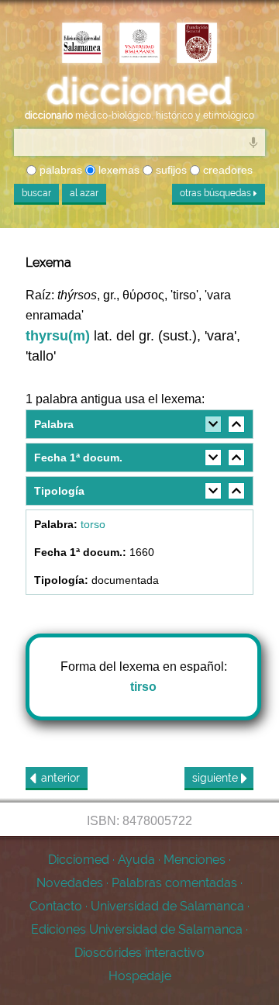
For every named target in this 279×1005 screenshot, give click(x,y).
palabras (59, 170)
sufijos (170, 170)
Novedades (69, 882)
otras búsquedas (216, 193)
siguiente (216, 778)
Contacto (55, 906)
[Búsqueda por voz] (253, 142)
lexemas (117, 170)
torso (93, 524)
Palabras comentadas (174, 882)
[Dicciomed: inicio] (139, 91)
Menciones (195, 859)
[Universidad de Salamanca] (139, 44)
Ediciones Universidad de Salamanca (137, 929)
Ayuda (136, 859)
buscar (36, 193)
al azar (84, 193)
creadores (226, 170)
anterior (60, 778)
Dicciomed (78, 859)
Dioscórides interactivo (139, 952)
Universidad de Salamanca (167, 906)
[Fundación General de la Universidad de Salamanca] (197, 44)
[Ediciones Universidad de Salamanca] (82, 44)
